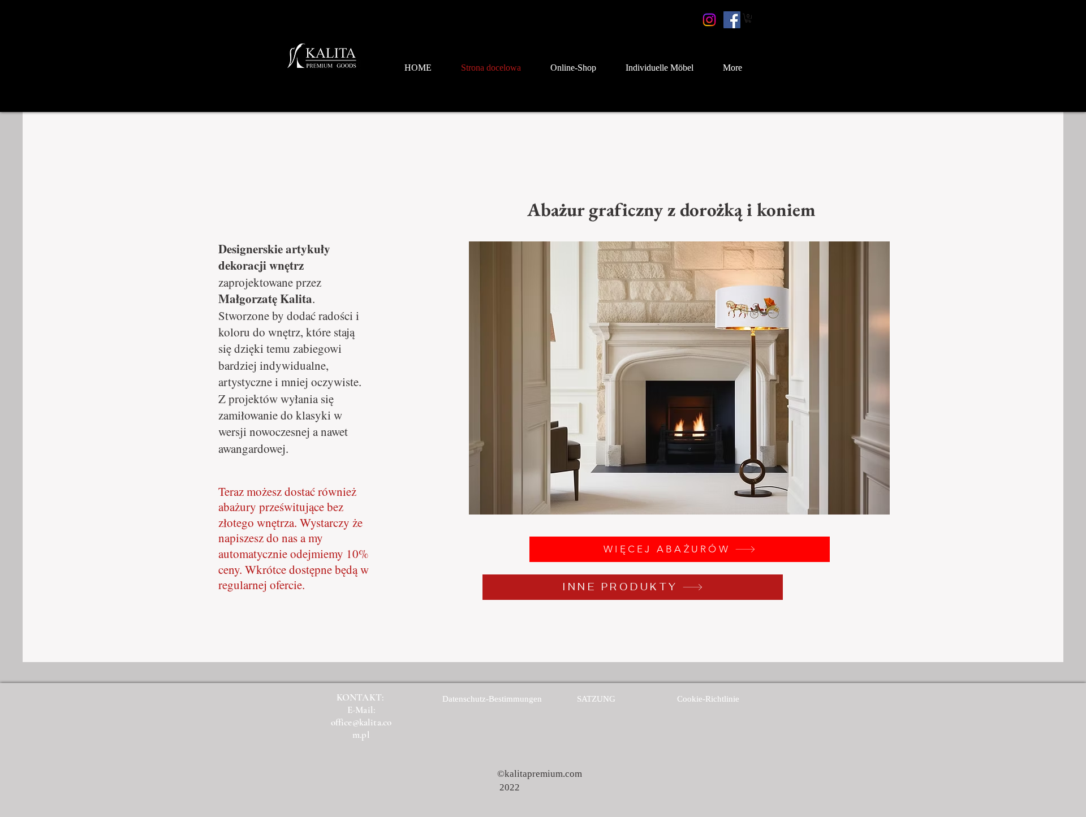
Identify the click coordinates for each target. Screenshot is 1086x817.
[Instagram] (709, 19)
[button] (748, 18)
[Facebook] (731, 19)
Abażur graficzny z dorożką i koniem (671, 209)
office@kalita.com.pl (361, 728)
